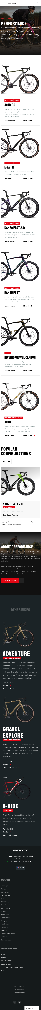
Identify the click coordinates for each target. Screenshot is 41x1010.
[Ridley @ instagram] (14, 1002)
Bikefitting (4, 927)
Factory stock (5, 895)
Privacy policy (19, 989)
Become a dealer (6, 940)
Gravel (10, 19)
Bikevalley (4, 930)
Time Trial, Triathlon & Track (12, 967)
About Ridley (5, 902)
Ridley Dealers (5, 914)
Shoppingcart (5, 921)
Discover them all (10, 580)
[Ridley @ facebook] (19, 1002)
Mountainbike (6, 961)
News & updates (6, 905)
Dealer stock (5, 892)
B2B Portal (4, 937)
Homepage (4, 886)
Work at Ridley (5, 908)
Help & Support (6, 924)
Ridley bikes (4, 889)
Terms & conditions (19, 986)
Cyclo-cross (6, 964)
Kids (2, 970)
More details (28, 121)
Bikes (3, 19)
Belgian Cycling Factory (8, 933)
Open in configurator (11, 515)
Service (3, 911)
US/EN (22, 867)
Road (3, 954)
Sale (2, 898)
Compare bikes (5, 917)
